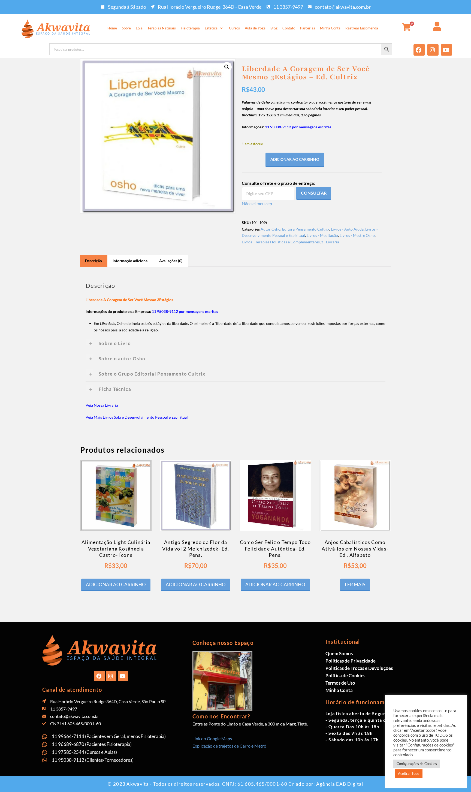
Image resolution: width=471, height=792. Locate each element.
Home (112, 28)
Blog (273, 28)
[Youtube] (446, 50)
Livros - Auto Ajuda (347, 229)
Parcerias (307, 28)
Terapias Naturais (161, 28)
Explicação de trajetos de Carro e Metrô (229, 745)
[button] (214, 28)
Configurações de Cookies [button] (417, 763)
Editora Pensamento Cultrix (305, 229)
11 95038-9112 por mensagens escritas (298, 127)
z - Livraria (330, 242)
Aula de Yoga (255, 28)
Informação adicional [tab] (131, 260)
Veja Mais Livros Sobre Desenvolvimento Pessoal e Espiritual (137, 417)
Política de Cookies (345, 675)
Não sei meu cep (257, 203)
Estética (211, 28)
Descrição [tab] (93, 260)
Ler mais (355, 584)
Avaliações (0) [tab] (170, 260)
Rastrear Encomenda (361, 28)
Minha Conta (330, 28)
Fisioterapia (190, 28)
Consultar (314, 192)
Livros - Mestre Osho (357, 235)
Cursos (234, 28)
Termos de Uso (340, 683)
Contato (288, 28)
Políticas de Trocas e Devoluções (359, 668)
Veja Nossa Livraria (102, 405)
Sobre (126, 28)
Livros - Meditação (322, 235)
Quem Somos (339, 653)
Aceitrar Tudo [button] (408, 773)
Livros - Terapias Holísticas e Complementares (281, 242)
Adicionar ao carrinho (294, 159)
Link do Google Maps (212, 738)
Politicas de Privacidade (350, 661)
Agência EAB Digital (339, 784)
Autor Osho (270, 229)
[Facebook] (419, 50)
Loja (139, 28)
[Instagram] (433, 50)
